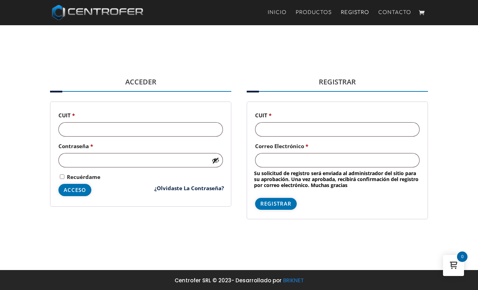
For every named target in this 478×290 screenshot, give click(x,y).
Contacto (394, 12)
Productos (314, 12)
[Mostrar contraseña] (215, 160)
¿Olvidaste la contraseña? (189, 188)
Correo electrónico (296, 146)
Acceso (75, 189)
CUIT (81, 115)
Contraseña (90, 146)
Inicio (277, 12)
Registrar (275, 203)
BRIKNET (293, 280)
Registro (355, 12)
